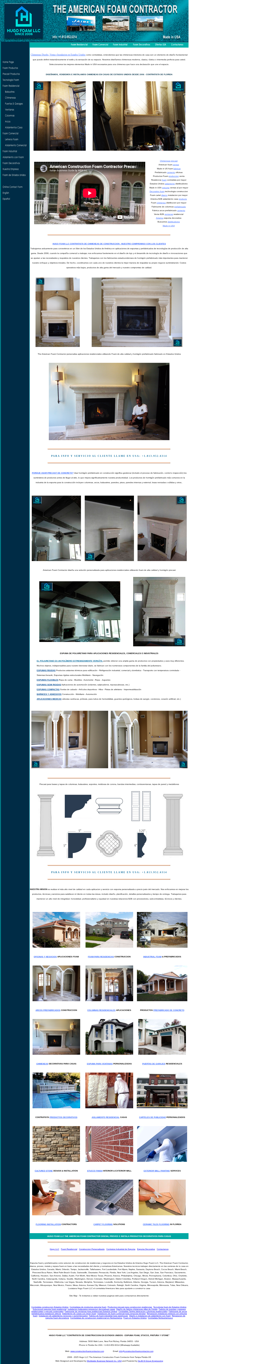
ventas (176, 165)
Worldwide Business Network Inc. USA (104, 1361)
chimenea (161, 203)
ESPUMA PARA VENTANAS (100, 1064)
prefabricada (180, 207)
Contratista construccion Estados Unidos (49, 1307)
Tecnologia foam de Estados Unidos (169, 1307)
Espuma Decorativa (146, 1249)
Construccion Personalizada (92, 1249)
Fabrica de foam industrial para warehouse (108, 1316)
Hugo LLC (54, 1249)
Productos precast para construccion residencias (130, 1307)
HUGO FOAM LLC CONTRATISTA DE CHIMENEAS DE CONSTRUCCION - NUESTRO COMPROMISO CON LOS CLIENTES (109, 244)
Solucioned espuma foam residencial (49, 1309)
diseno (164, 195)
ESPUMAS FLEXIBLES (47, 680)
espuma (165, 188)
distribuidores (174, 222)
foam (164, 180)
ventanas (169, 214)
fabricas (177, 169)
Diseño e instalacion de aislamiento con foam (150, 1316)
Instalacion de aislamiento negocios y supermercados (63, 1316)
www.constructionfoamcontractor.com (87, 1351)
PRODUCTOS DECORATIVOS (63, 1117)
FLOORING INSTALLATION (48, 1224)
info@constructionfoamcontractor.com (136, 1351)
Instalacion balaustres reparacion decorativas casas (91, 1309)
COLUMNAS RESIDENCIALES (101, 1010)
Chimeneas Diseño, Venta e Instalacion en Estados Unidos (58, 54)
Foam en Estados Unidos (135, 1318)
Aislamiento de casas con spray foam (79, 1313)
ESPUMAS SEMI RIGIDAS (49, 685)
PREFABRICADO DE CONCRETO (168, 1010)
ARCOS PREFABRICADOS (48, 1010)
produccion (174, 176)
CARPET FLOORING (103, 1224)
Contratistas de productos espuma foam (88, 1307)
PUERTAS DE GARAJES (153, 1064)
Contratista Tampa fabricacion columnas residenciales (142, 1311)
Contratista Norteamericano (160, 1318)
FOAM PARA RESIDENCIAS (101, 957)
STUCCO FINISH (95, 1171)
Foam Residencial (69, 1249)
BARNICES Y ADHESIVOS (49, 694)
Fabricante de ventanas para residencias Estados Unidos (91, 1311)
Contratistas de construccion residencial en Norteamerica (96, 1318)
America (159, 218)
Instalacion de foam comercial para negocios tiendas (121, 1313)
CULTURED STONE (44, 1171)
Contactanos (162, 1249)
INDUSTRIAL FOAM (152, 957)
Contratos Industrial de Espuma (120, 1249)
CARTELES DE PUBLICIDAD (152, 1117)
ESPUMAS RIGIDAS (46, 670)
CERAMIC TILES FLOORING (156, 1224)
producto (183, 199)
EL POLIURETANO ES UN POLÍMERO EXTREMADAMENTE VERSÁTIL (70, 661)
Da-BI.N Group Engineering (150, 1361)
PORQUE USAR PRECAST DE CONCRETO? (52, 473)
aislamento (170, 184)
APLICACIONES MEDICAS (49, 699)
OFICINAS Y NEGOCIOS (45, 957)
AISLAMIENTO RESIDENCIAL (105, 1117)
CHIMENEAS (42, 1064)
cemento (171, 172)
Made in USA (169, 226)
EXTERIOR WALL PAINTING (157, 1171)
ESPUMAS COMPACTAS (48, 689)
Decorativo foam (157, 191)
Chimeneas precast (169, 161)
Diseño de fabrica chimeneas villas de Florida (137, 1309)
